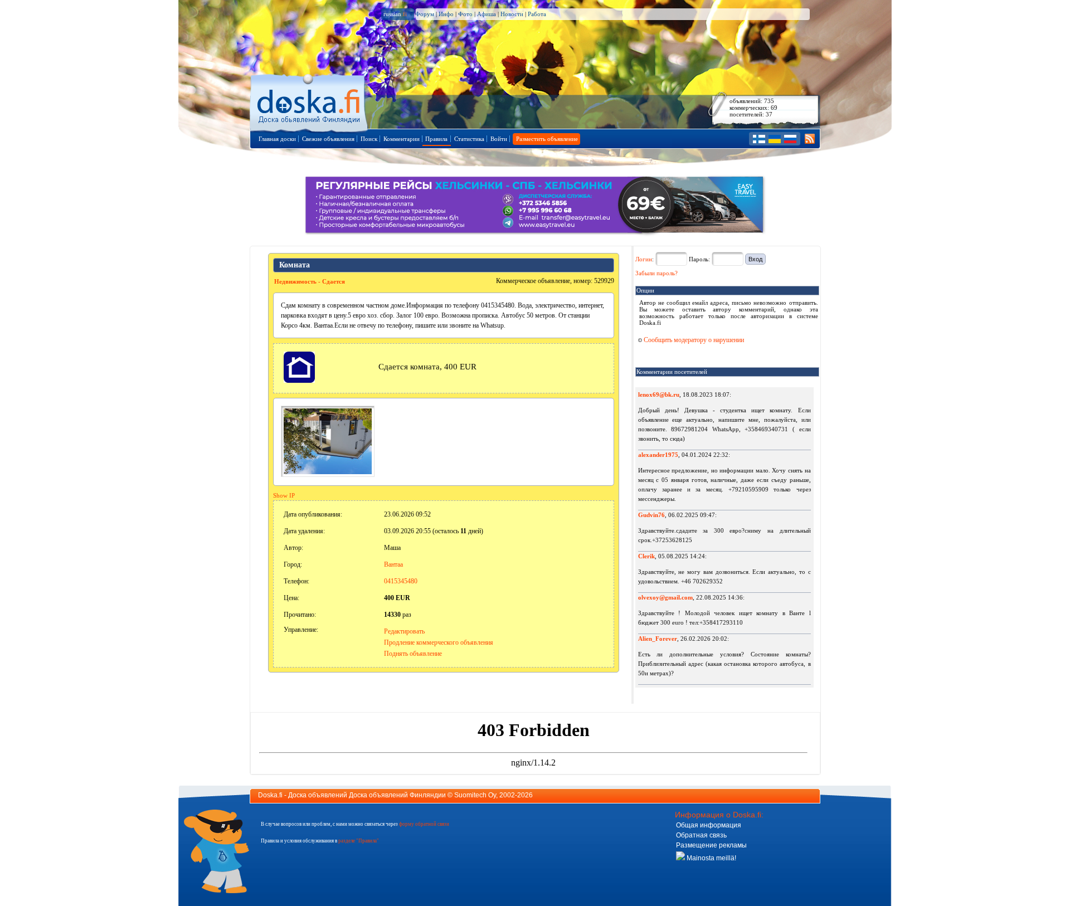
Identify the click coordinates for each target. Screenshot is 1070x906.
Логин (643, 259)
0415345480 (400, 581)
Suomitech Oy (475, 795)
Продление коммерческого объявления (438, 642)
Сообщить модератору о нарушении (693, 340)
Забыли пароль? (656, 273)
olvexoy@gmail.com (665, 597)
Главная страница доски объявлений (309, 101)
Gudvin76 (651, 515)
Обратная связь (701, 835)
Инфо (446, 14)
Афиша (486, 14)
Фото (465, 14)
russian (395, 14)
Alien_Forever (657, 638)
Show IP (284, 495)
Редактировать (404, 631)
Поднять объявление (413, 653)
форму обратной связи (424, 824)
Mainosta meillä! (710, 858)
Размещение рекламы (711, 845)
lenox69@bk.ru (658, 394)
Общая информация (708, 825)
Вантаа (393, 564)
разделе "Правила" (358, 841)
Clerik (646, 556)
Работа (537, 14)
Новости (511, 14)
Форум (424, 14)
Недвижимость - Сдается (309, 281)
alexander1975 (658, 454)
